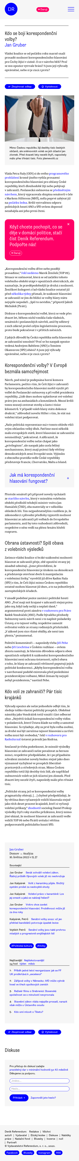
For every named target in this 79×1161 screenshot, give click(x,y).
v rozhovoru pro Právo (56, 610)
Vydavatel (21, 1135)
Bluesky (38, 1138)
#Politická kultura (21, 945)
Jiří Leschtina (20, 647)
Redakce (34, 1131)
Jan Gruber (15, 45)
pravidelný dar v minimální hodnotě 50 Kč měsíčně (39, 1069)
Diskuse (53, 1135)
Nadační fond (22, 1138)
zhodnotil (34, 808)
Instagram (44, 1152)
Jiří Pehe (62, 643)
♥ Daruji (42, 9)
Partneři (12, 1142)
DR (11, 9)
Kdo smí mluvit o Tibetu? (28, 1012)
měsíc (31, 963)
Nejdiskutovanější (34, 960)
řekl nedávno (30, 273)
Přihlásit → (19, 1097)
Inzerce (51, 1138)
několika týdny (21, 293)
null (61, 1138)
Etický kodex (38, 1135)
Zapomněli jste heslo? (43, 1097)
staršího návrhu (18, 498)
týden (23, 963)
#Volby (41, 945)
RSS (58, 1152)
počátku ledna (18, 202)
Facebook (12, 1152)
